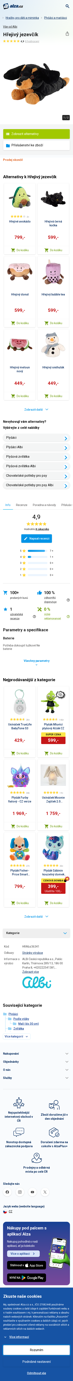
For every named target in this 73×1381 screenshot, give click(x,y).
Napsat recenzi (39, 538)
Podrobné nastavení (36, 1362)
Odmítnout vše (36, 1373)
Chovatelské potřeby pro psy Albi (29, 485)
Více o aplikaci (20, 1253)
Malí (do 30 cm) (28, 1023)
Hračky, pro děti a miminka (22, 17)
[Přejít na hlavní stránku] (13, 6)
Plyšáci (11, 438)
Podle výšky (21, 1018)
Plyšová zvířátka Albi (21, 466)
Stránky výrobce (32, 952)
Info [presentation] (8, 505)
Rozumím (36, 1350)
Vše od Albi (10, 26)
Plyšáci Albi (14, 447)
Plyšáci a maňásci (55, 17)
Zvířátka (18, 1028)
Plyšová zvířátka (17, 457)
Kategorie (12, 933)
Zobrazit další (33, 409)
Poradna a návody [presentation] (44, 505)
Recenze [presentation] (21, 505)
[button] (36, 1054)
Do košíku (23, 250)
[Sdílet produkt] (67, 33)
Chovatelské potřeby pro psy (26, 476)
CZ (10, 1211)
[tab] (8, 505)
